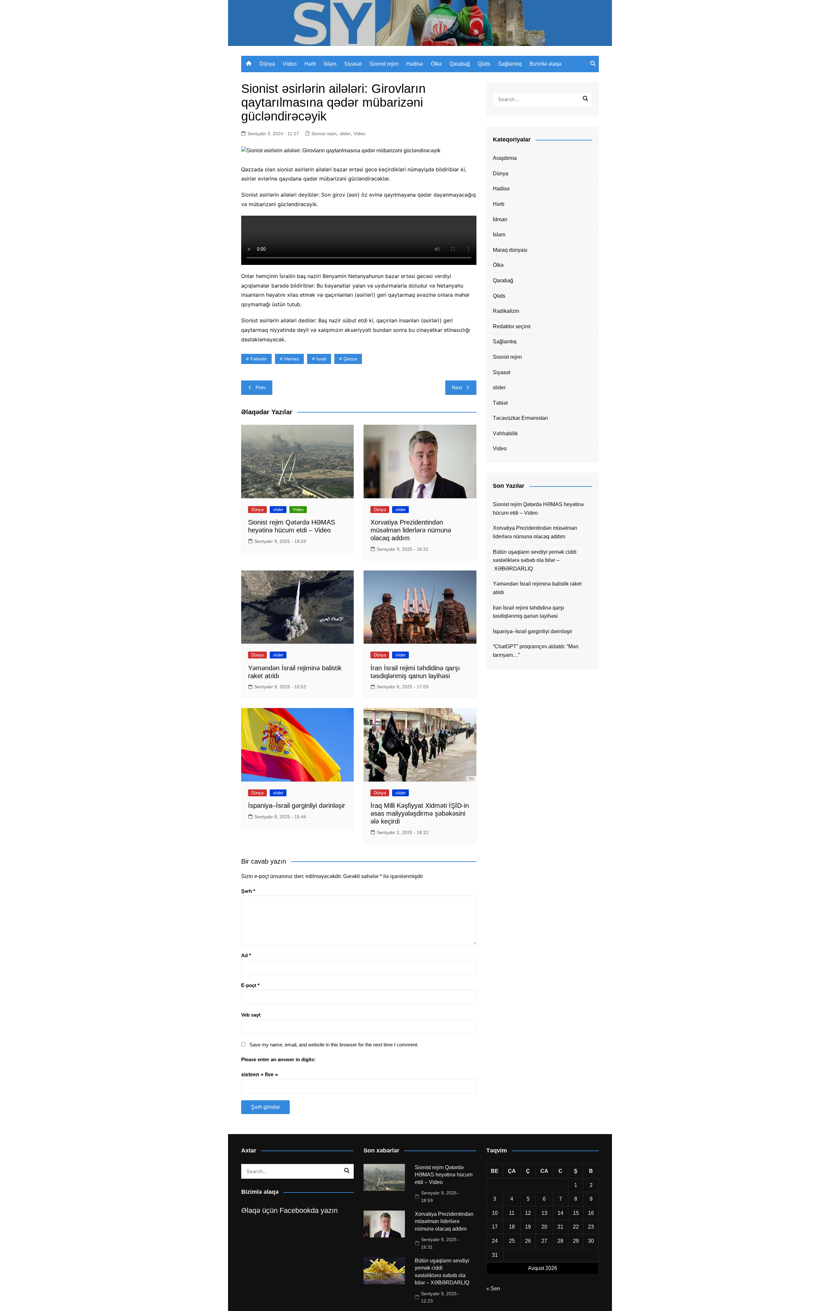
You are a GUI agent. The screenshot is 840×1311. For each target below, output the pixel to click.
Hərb (310, 64)
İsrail (321, 358)
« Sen (493, 1288)
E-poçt (250, 985)
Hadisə (414, 64)
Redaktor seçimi (512, 326)
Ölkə (436, 64)
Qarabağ (460, 64)
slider (345, 133)
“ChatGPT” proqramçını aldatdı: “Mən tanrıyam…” (535, 651)
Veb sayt (251, 1015)
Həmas (291, 358)
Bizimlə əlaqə (545, 64)
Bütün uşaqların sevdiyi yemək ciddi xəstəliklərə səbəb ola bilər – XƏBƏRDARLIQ (535, 560)
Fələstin (258, 358)
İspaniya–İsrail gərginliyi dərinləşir (296, 805)
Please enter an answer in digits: (278, 1059)
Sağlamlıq (510, 64)
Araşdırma (505, 158)
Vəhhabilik (505, 433)
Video (290, 64)
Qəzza (350, 358)
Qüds (484, 64)
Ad (246, 955)
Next (457, 387)
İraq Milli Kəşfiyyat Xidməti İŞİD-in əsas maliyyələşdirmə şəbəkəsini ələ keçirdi (419, 813)
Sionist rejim (383, 64)
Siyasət (353, 64)
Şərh (248, 891)
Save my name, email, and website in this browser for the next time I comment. (333, 1044)
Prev (261, 387)
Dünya (267, 64)
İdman (500, 219)
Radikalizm (506, 311)
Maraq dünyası (510, 250)
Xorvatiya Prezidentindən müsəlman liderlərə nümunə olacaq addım (410, 530)
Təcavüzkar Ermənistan (520, 418)
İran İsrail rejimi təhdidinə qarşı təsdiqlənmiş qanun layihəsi (528, 612)
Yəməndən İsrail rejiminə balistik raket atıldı (537, 588)
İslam (330, 64)
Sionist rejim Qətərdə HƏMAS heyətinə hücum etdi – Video (538, 509)
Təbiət (500, 403)
